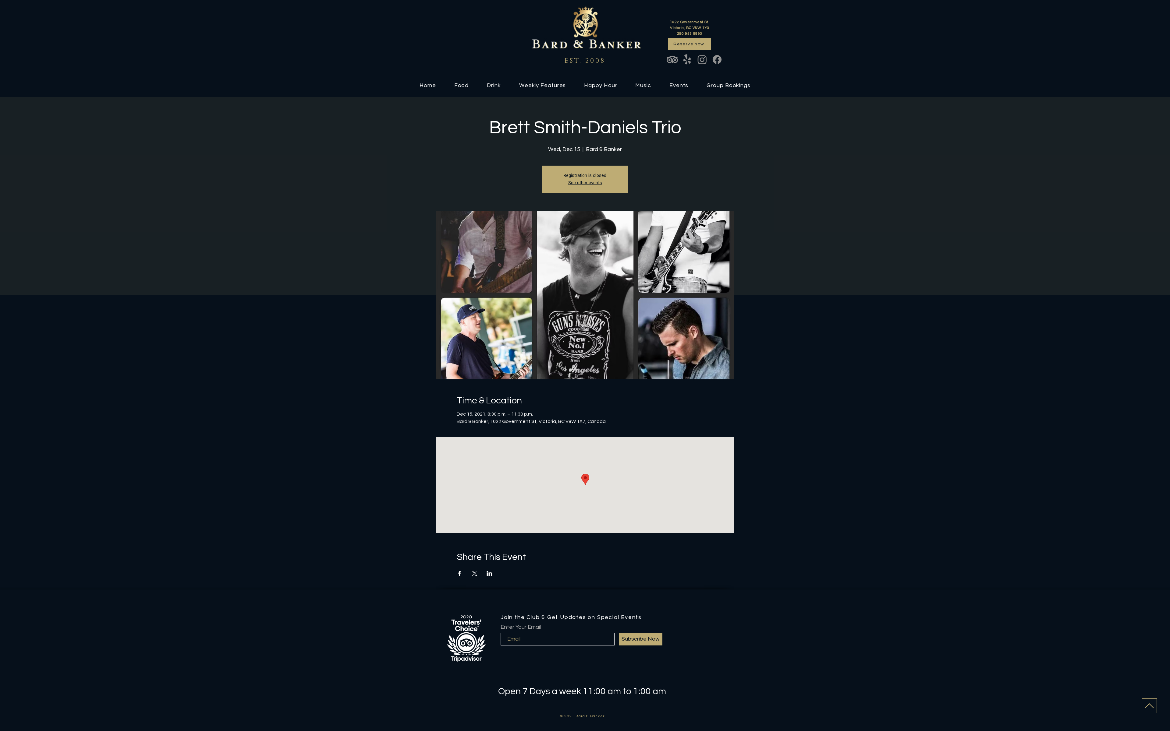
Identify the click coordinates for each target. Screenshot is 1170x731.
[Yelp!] (687, 59)
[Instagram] (702, 59)
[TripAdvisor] (672, 59)
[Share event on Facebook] (460, 573)
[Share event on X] (474, 573)
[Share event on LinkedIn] (489, 573)
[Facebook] (717, 59)
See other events (585, 183)
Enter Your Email (521, 627)
